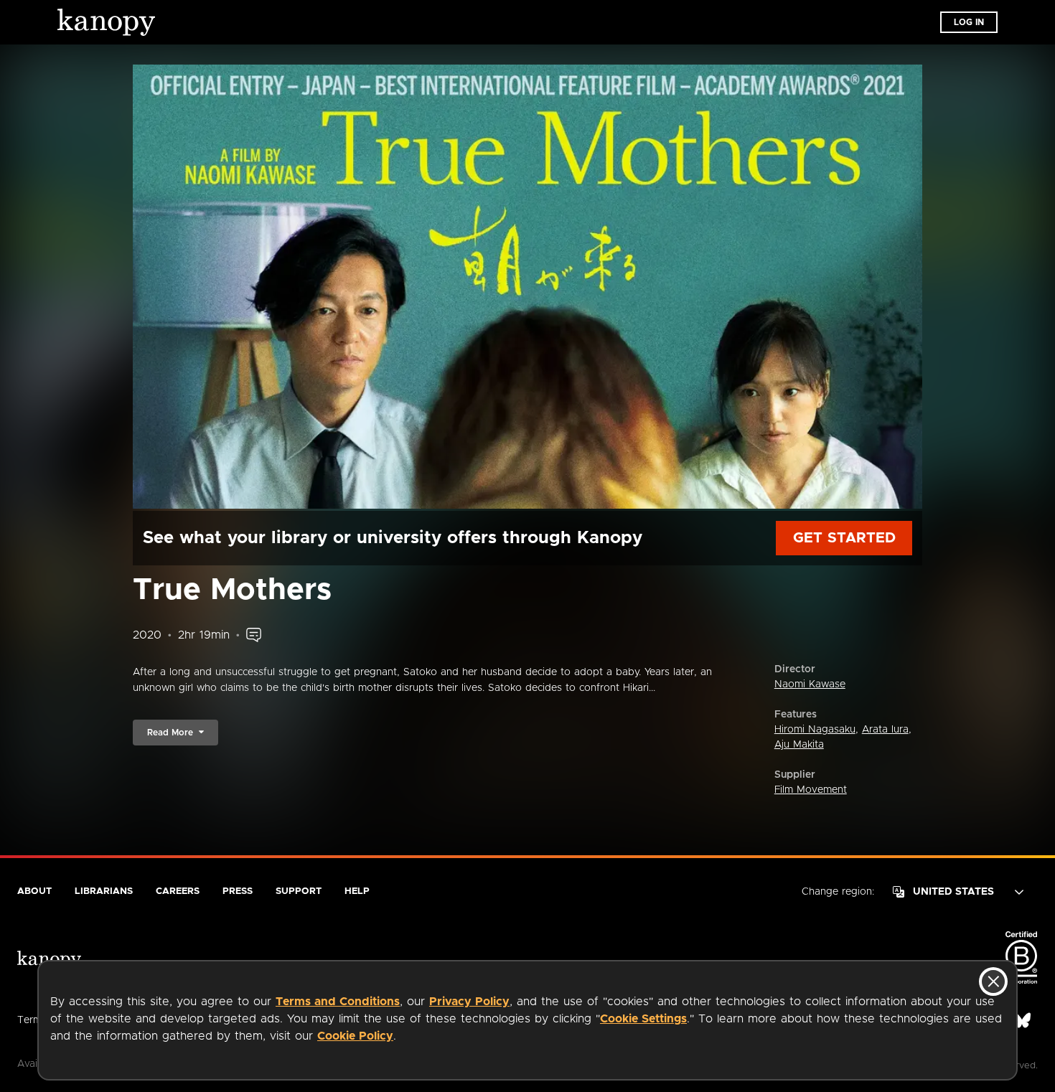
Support (299, 891)
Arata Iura (885, 730)
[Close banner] (993, 981)
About (34, 891)
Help (357, 891)
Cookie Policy (355, 1036)
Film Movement (810, 790)
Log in (969, 22)
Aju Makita (799, 745)
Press (237, 891)
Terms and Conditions (338, 1001)
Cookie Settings (643, 1019)
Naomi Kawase (809, 684)
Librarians (104, 891)
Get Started (844, 538)
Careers (178, 891)
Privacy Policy (469, 1001)
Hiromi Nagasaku (814, 730)
